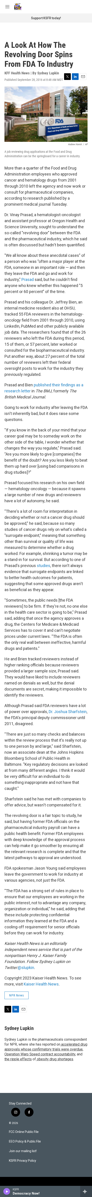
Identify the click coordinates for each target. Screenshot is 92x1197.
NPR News (16, 995)
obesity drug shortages (54, 1059)
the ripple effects (18, 1059)
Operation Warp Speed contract (28, 1054)
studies (43, 565)
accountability (64, 1054)
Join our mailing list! (23, 1151)
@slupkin (26, 967)
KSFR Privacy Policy (22, 1160)
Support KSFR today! (46, 18)
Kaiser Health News (41, 984)
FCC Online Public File (24, 1132)
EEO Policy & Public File (25, 1141)
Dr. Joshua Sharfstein (68, 711)
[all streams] (86, 1191)
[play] (7, 1191)
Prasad (27, 279)
